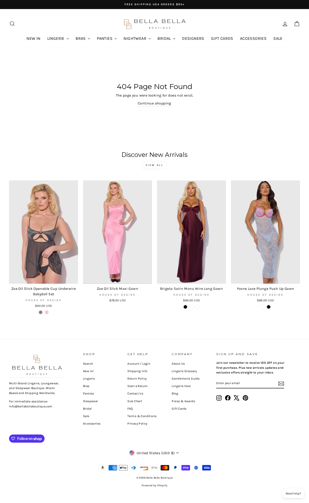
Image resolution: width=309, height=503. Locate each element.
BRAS (81, 38)
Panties (88, 393)
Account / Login (138, 363)
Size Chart (134, 401)
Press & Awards (183, 401)
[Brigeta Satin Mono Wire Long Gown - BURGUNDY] (191, 307)
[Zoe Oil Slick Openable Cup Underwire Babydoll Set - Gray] (40, 312)
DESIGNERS (193, 38)
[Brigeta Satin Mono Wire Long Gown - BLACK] (185, 307)
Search (88, 363)
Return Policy (137, 378)
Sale (86, 416)
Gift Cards (179, 408)
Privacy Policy (137, 423)
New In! (88, 371)
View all (155, 165)
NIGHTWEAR (135, 38)
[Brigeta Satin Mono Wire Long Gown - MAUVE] (197, 307)
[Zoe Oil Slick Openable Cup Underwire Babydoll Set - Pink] (47, 312)
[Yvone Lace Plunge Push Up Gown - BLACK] (268, 307)
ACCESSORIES (253, 38)
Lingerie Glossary (184, 371)
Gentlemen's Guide (186, 378)
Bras (86, 386)
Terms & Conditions (142, 416)
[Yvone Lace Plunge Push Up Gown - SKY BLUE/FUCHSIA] (262, 307)
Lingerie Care (181, 386)
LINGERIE (56, 38)
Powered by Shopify (154, 485)
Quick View (44, 278)
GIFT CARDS (222, 38)
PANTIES (105, 38)
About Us (178, 363)
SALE (278, 38)
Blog (175, 393)
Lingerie (89, 378)
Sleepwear (90, 401)
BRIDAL (164, 38)
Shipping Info (137, 371)
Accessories (91, 423)
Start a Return (137, 386)
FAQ (130, 408)
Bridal (87, 408)
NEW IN (33, 38)
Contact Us (135, 393)
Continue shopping (154, 103)
